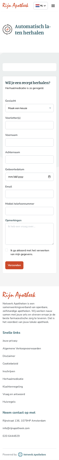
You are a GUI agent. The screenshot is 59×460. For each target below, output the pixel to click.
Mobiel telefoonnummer (19, 204)
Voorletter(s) (12, 118)
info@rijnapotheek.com (16, 428)
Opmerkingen (13, 220)
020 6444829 (11, 436)
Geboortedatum (14, 169)
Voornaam (11, 135)
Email (8, 186)
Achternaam (12, 152)
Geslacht (10, 101)
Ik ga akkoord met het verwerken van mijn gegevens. (29, 252)
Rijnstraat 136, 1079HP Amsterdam (24, 421)
